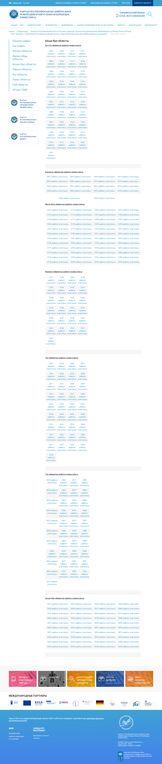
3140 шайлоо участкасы (51, 321)
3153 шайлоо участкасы (72, 310)
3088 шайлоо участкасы (84, 533)
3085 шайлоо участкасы (84, 503)
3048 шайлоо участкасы (128, 618)
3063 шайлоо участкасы (63, 483)
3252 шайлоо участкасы (104, 262)
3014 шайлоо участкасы (128, 181)
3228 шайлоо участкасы (72, 366)
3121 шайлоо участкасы (72, 94)
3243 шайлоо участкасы (82, 427)
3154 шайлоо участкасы (72, 321)
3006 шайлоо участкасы (80, 181)
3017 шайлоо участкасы (57, 604)
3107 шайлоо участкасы (61, 104)
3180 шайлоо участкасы (81, 233)
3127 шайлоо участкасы (82, 54)
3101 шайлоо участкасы (51, 145)
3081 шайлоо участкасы (74, 564)
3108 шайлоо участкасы (61, 115)
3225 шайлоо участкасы (61, 427)
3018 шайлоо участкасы (57, 609)
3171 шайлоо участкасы (57, 248)
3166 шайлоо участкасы (57, 224)
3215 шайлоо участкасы (51, 427)
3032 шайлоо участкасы (81, 628)
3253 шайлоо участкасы (128, 262)
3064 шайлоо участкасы (63, 493)
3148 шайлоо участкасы (61, 331)
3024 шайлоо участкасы (57, 637)
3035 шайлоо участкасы (81, 642)
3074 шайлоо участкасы (74, 493)
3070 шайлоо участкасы (63, 554)
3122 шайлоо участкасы (72, 104)
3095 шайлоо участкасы (51, 84)
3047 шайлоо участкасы (128, 613)
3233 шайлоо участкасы (72, 417)
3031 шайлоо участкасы (81, 623)
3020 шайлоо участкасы (57, 618)
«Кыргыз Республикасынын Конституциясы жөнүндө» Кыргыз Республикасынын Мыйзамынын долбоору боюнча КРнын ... (82, 31)
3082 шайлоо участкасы (74, 574)
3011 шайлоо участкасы (104, 186)
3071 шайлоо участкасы (63, 564)
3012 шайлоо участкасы (104, 191)
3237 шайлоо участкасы (82, 366)
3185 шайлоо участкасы (81, 257)
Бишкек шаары (22, 40)
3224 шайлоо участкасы (61, 417)
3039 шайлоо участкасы (104, 618)
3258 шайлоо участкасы (69, 198)
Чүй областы (20, 84)
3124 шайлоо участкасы (72, 125)
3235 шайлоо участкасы (72, 437)
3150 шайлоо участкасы (72, 290)
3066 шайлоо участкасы (63, 513)
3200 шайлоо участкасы (128, 224)
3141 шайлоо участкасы (51, 331)
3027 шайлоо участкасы (81, 604)
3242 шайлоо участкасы (82, 417)
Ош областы (20, 74)
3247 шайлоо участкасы (82, 145)
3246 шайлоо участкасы (128, 257)
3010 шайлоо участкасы (104, 181)
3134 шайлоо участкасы (82, 104)
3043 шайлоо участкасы (104, 637)
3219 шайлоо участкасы (61, 366)
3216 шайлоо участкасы (51, 437)
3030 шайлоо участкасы (81, 618)
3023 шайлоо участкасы (57, 632)
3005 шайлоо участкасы (80, 177)
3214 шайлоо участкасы (51, 417)
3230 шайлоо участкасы (72, 386)
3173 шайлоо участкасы (57, 257)
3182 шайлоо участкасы (81, 243)
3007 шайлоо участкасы (80, 186)
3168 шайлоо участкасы (57, 233)
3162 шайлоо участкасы (51, 341)
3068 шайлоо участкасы (63, 533)
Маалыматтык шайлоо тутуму (104, 3)
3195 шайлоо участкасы (104, 252)
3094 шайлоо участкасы (51, 74)
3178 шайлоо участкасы (81, 224)
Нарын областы (22, 69)
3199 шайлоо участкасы (128, 219)
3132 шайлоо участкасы (51, 290)
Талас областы (21, 79)
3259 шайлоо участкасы (104, 198)
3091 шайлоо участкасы (84, 564)
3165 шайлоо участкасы (57, 219)
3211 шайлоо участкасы (51, 386)
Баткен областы (22, 50)
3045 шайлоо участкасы (128, 604)
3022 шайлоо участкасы (57, 628)
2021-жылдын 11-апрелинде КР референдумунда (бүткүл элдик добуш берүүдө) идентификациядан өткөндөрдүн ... (60, 34)
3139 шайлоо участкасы (51, 310)
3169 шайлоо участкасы (57, 238)
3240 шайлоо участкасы (82, 396)
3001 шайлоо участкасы (57, 177)
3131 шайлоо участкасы (51, 280)
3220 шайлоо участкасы (61, 376)
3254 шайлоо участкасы (105, 646)
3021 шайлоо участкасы (57, 623)
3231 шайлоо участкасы (72, 396)
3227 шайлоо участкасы (61, 447)
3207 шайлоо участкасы (51, 366)
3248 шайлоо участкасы (128, 642)
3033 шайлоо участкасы (81, 632)
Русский (26, 3)
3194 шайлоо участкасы (104, 248)
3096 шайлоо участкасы (51, 94)
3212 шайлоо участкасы (51, 396)
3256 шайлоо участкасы (84, 574)
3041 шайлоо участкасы (104, 628)
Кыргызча (17, 3)
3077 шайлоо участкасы (74, 523)
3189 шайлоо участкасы (104, 224)
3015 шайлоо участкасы (128, 186)
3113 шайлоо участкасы (72, 64)
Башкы (12, 31)
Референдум (22, 31)
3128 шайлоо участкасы (82, 64)
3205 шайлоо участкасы (128, 248)
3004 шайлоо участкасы (57, 191)
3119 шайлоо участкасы (72, 74)
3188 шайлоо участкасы (104, 219)
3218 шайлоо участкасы (51, 457)
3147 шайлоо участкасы (61, 321)
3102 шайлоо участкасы (61, 54)
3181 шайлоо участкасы (81, 238)
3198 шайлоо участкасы (128, 215)
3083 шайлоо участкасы (84, 483)
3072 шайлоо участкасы (63, 574)
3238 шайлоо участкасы (82, 376)
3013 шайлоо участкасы (128, 177)
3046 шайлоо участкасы (128, 609)
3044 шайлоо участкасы (104, 642)
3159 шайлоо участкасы (82, 310)
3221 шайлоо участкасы (61, 386)
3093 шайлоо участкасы (51, 64)
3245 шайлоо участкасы (82, 447)
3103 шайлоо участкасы (61, 64)
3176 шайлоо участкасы (81, 215)
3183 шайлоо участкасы (81, 248)
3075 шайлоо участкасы (74, 503)
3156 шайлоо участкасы (82, 280)
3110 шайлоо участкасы (61, 135)
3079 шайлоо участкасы (74, 543)
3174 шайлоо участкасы (57, 262)
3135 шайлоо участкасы (82, 115)
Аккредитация (14, 733)
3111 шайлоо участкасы (61, 145)
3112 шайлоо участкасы (72, 54)
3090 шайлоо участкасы (84, 554)
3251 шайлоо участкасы (51, 155)
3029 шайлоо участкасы (81, 613)
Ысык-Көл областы (24, 64)
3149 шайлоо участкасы (72, 280)
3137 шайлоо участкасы (82, 135)
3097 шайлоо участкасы (51, 104)
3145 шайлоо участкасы (61, 300)
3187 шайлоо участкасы (104, 215)
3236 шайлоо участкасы (72, 447)
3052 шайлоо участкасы (128, 637)
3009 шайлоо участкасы (104, 177)
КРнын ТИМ (20, 89)
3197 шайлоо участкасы (128, 210)
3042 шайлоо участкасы (104, 632)
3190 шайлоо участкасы (104, 229)
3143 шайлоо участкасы (61, 290)
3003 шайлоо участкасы (57, 186)
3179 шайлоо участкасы (81, 229)
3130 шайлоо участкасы (82, 84)
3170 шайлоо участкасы (57, 243)
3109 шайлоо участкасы (61, 125)
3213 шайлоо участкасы (51, 407)
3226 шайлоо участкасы (61, 437)
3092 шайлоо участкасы (51, 54)
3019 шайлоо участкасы (57, 613)
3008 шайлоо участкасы (80, 191)
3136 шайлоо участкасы (82, 125)
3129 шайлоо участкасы (82, 74)
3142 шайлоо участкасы (61, 280)
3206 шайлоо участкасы (128, 252)
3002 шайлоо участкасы (57, 181)
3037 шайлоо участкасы (104, 609)
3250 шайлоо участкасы (81, 646)
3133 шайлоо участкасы (82, 94)
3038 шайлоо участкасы (104, 613)
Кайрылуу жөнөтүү (142, 3)
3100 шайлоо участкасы (51, 135)
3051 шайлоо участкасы (128, 632)
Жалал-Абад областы (20, 58)
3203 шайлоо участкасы (128, 238)
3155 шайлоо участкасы (72, 331)
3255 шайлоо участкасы (128, 646)
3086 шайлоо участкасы (84, 513)
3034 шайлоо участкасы (81, 637)
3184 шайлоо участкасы (81, 252)
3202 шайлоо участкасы (128, 233)
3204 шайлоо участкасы (128, 243)
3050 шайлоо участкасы (128, 628)
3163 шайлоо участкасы (57, 210)
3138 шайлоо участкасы (51, 300)
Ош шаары (19, 45)
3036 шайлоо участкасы (104, 604)
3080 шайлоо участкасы (74, 554)
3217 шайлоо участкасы (51, 447)
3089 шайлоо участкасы (84, 543)
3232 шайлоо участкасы (72, 407)
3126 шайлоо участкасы (72, 145)
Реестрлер (126, 3)
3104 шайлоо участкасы (61, 74)
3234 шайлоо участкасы (72, 427)
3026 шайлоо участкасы (57, 646)
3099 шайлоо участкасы (51, 125)
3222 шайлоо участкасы (61, 396)
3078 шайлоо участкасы (74, 533)
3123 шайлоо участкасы (72, 115)
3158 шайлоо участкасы (82, 300)
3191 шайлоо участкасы (104, 233)
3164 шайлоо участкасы (57, 215)
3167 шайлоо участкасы (57, 229)
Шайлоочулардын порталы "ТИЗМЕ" (71, 3)
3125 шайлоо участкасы (72, 135)
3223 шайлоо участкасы (61, 407)
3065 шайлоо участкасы (63, 503)
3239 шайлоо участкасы (82, 386)
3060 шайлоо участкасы (52, 554)
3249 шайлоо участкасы (81, 262)
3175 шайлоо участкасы (81, 210)
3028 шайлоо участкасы (81, 609)
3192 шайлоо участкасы (104, 238)
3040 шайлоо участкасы (104, 623)
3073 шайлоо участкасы (74, 483)
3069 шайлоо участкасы (63, 543)
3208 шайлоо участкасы (51, 376)
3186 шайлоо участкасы (104, 210)
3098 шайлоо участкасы (51, 115)
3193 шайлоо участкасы (104, 243)
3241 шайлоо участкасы (82, 407)
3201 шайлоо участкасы (128, 229)
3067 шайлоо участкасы (63, 523)
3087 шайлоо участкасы (84, 523)
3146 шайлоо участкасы (61, 310)
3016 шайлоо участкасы (128, 191)
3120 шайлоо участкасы (72, 84)
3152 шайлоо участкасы (72, 300)
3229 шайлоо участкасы (72, 376)
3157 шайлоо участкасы (82, 290)
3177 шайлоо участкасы (81, 219)
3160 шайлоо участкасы (82, 321)
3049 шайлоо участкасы (128, 623)
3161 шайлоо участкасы (82, 331)
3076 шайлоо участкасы (74, 513)
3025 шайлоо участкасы (57, 642)
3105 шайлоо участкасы (61, 84)
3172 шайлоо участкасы (57, 252)
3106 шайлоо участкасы (61, 94)
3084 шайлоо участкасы (84, 493)
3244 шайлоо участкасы (82, 437)
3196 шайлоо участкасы (104, 257)
